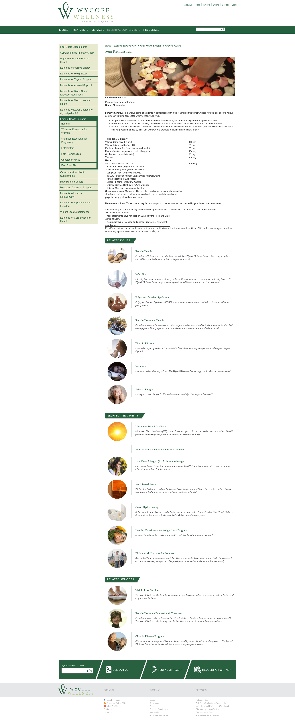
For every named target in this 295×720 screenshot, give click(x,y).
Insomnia (140, 366)
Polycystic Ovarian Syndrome (152, 297)
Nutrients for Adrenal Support (76, 85)
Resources (151, 30)
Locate (234, 5)
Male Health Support (71, 181)
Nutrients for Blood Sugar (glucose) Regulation (74, 92)
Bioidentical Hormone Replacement (155, 553)
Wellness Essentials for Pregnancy (74, 140)
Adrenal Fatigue (144, 389)
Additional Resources (159, 715)
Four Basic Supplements (73, 47)
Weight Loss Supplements (74, 212)
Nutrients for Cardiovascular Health (75, 101)
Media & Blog (155, 712)
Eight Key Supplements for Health (74, 60)
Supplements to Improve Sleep (77, 52)
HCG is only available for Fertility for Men (159, 449)
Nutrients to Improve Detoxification (71, 194)
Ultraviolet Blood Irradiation (151, 426)
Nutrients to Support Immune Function (75, 204)
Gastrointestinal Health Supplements (72, 173)
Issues (63, 30)
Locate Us (108, 712)
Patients (206, 5)
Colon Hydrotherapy (146, 507)
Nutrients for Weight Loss (74, 73)
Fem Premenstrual (71, 154)
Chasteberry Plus (70, 159)
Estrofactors (67, 148)
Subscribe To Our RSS (116, 703)
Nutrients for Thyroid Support (76, 79)
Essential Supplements (123, 30)
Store (197, 5)
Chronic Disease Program (149, 636)
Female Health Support (73, 119)
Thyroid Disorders (145, 343)
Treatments (79, 30)
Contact (225, 5)
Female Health (143, 251)
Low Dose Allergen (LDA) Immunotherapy (159, 461)
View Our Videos (114, 706)
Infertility (140, 274)
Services (97, 30)
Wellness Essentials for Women (74, 131)
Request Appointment (217, 669)
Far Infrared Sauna (145, 484)
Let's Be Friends (113, 700)
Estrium (65, 123)
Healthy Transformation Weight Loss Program (161, 530)
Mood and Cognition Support (76, 187)
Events (216, 5)
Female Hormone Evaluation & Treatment (158, 613)
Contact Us (120, 669)
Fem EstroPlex (69, 165)
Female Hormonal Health (149, 320)
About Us (188, 5)
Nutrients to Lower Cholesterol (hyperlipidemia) (76, 111)
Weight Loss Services (147, 590)
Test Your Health (170, 669)
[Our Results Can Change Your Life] (85, 10)
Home (108, 45)
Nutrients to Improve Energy (75, 67)
